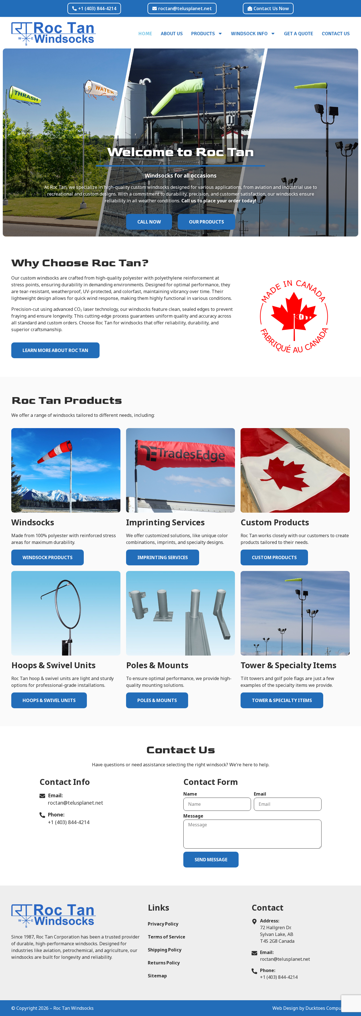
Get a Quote (298, 33)
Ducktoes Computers (327, 1008)
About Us (172, 33)
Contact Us (336, 33)
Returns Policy (164, 963)
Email (260, 794)
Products (203, 33)
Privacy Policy (163, 924)
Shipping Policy (164, 950)
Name (190, 794)
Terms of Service (166, 937)
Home (145, 33)
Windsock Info (249, 33)
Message (193, 816)
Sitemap (157, 976)
